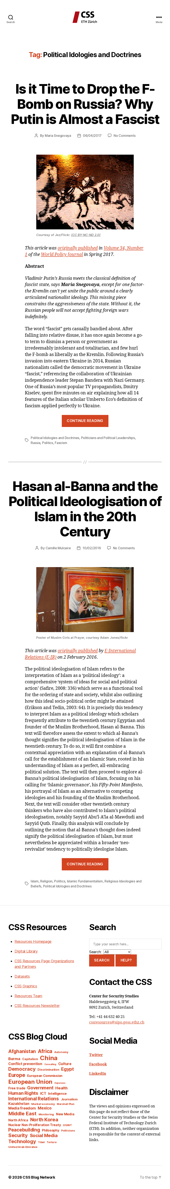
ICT (43, 1093)
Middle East (22, 1114)
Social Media (44, 1135)
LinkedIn (97, 1073)
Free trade (16, 1088)
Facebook (98, 1064)
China (48, 1058)
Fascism (61, 443)
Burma (14, 1058)
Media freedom (22, 1108)
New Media (65, 1114)
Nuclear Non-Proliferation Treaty (34, 1125)
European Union (30, 1081)
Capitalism (30, 1059)
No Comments (124, 135)
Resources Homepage (33, 941)
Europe (16, 1075)
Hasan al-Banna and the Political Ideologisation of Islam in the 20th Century (85, 508)
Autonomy (61, 1052)
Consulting (50, 1064)
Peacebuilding (24, 1130)
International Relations (33, 1098)
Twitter (96, 1055)
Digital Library (26, 951)
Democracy (22, 1069)
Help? (126, 960)
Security (18, 1135)
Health (61, 1088)
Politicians (68, 1130)
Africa (45, 1051)
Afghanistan (22, 1051)
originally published (78, 248)
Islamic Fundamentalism (85, 881)
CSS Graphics (26, 986)
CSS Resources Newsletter (37, 1005)
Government (40, 1087)
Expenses (60, 1083)
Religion (46, 881)
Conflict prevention (25, 1064)
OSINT (67, 1125)
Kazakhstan (18, 1103)
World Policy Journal (62, 254)
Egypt (67, 1069)
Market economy (43, 1104)
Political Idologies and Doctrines (55, 438)
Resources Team (28, 996)
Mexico (44, 1108)
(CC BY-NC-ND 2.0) (86, 235)
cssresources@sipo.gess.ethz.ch (116, 1022)
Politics (47, 443)
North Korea (44, 1120)
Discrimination (48, 1069)
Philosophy (50, 1130)
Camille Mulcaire (58, 548)
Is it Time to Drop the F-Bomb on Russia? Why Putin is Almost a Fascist (85, 104)
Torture (51, 1142)
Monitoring (46, 1114)
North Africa (18, 1120)
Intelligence (57, 1094)
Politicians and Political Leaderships (108, 438)
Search (101, 960)
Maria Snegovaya (58, 135)
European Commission (44, 1076)
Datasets (22, 976)
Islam (35, 881)
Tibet (41, 1142)
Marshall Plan (65, 1104)
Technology (22, 1141)
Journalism (69, 1099)
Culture (65, 1064)
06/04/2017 (92, 135)
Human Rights (23, 1093)
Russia (35, 443)
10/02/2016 (92, 548)
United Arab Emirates (23, 1147)
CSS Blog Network (39, 1177)
